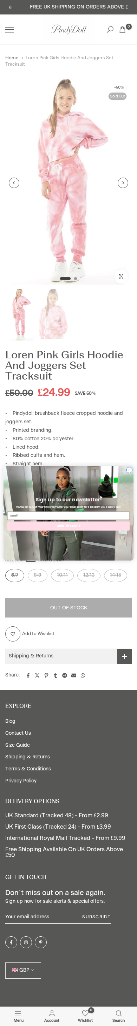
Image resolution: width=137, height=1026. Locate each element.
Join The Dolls (68, 525)
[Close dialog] (129, 470)
